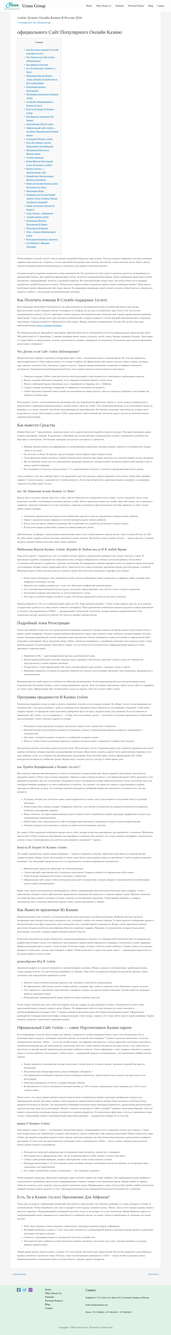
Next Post (154, 1274)
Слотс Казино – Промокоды (39, 213)
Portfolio (120, 6)
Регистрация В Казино (37, 228)
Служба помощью (35, 157)
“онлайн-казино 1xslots (37, 217)
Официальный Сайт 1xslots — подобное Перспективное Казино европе (42, 131)
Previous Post (18, 1274)
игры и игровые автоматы (49, 325)
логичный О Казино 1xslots (39, 139)
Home (89, 6)
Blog (150, 6)
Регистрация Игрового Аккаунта (42, 239)
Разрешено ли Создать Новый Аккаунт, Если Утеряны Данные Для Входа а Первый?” (42, 198)
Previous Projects (136, 6)
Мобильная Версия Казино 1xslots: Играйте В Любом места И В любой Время (41, 79)
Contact (160, 6)
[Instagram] (30, 1290)
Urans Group (33, 5)
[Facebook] (19, 1290)
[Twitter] (24, 1290)
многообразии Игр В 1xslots (39, 124)
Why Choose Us (103, 6)
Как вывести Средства (37, 64)
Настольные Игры (35, 191)
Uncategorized (25, 22)
